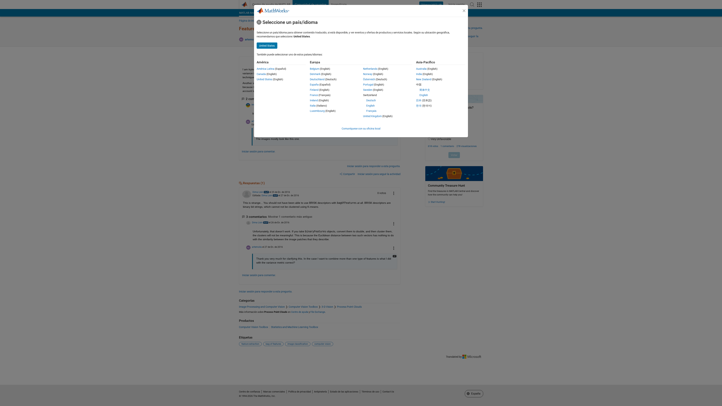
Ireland (314, 100)
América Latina (265, 68)
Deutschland (317, 79)
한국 (418, 105)
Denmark (315, 74)
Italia (313, 105)
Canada (261, 74)
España (314, 84)
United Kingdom (372, 116)
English (370, 105)
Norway (367, 74)
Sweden (367, 89)
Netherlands (370, 68)
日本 (418, 100)
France (314, 95)
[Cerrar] (464, 10)
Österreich (369, 79)
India (419, 74)
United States (264, 79)
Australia (421, 68)
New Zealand (423, 79)
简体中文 (424, 89)
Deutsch (371, 100)
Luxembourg (317, 110)
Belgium (314, 68)
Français (371, 110)
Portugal (368, 84)
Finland (314, 89)
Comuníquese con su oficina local (361, 128)
